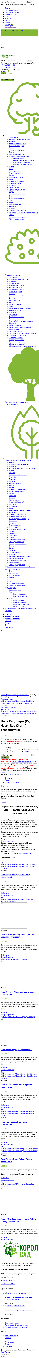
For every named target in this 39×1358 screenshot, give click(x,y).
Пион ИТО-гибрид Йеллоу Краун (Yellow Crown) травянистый (18, 1220)
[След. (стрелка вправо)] (4, 1356)
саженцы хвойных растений (22, 762)
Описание (8, 778)
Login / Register (10, 27)
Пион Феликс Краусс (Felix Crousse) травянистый (18, 714)
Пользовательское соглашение (16, 1327)
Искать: (3, 2)
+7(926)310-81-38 (7, 30)
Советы (7, 1340)
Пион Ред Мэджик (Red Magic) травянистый (16, 703)
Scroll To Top (5, 1352)
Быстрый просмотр (7, 895)
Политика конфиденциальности (16, 1325)
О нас (7, 1344)
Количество (7, 755)
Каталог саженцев (11, 1336)
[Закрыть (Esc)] (1, 1354)
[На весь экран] (6, 1354)
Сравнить (4, 772)
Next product (5, 709)
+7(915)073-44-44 (21, 30)
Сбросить (27, 751)
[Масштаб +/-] (8, 1354)
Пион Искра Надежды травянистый (16, 1049)
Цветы (8, 695)
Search (29, 2)
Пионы (13, 695)
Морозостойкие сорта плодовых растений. (19, 1310)
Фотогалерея (9, 1342)
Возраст (8, 747)
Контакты (8, 1346)
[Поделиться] (4, 1354)
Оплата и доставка (12, 782)
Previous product (7, 699)
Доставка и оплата (25, 853)
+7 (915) (8, 67)
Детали (7, 780)
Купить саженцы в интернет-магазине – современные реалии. (18, 1298)
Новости (8, 1338)
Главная (3, 695)
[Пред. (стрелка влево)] (1, 1356)
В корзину (5, 757)
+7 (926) (8, 65)
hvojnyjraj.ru (9, 766)
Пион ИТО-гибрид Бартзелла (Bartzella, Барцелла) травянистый (18, 935)
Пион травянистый (22, 695)
